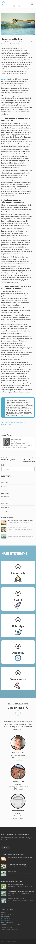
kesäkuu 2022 (4, 486)
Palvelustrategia (5, 507)
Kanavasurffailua (12, 534)
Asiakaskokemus (21, 422)
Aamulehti (4, 79)
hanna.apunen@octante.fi (18, 760)
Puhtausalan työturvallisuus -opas (16, 898)
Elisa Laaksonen (22, 41)
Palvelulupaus (4, 503)
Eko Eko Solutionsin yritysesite (15, 884)
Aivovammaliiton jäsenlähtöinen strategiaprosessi (21, 891)
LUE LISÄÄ (5, 847)
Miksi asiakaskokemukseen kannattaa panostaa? (20, 520)
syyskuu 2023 (4, 482)
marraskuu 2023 (5, 479)
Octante (3, 43)
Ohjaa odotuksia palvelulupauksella (29, 460)
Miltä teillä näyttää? (8, 460)
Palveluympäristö (6, 424)
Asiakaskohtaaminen (10, 422)
